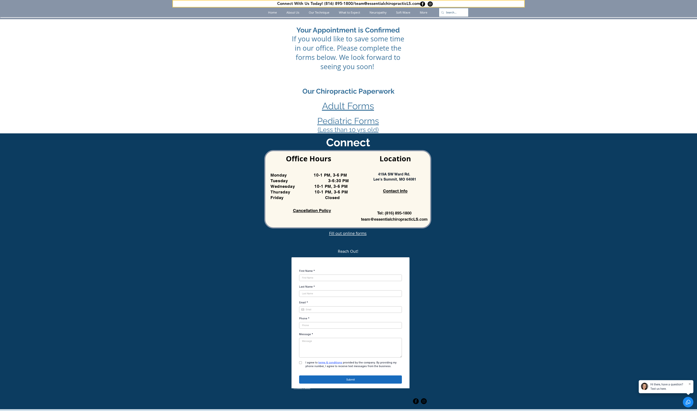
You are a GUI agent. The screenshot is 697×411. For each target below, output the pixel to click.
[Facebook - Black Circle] (422, 4)
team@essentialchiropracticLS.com (394, 219)
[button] (348, 3)
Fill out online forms (348, 233)
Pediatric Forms (348, 121)
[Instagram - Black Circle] (430, 4)
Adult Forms (348, 106)
